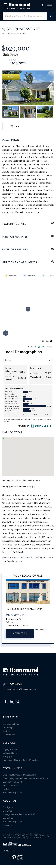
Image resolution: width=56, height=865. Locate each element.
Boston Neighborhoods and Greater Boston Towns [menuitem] (25, 778)
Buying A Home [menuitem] (10, 749)
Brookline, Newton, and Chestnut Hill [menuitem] (19, 774)
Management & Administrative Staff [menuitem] (19, 814)
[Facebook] (5, 701)
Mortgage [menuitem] (7, 756)
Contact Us (20, 633)
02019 (51, 557)
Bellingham (40, 557)
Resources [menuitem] (7, 825)
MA (21, 557)
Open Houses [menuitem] (9, 734)
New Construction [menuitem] (11, 785)
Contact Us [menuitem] (8, 818)
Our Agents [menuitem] (8, 807)
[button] (50, 16)
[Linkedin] (11, 701)
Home (5, 557)
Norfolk (29, 557)
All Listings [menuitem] (8, 727)
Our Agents (39, 630)
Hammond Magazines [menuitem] (12, 792)
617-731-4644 (42, 5)
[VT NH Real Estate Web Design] (28, 857)
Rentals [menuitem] (6, 731)
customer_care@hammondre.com (21, 689)
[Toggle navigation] (49, 6)
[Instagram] (17, 701)
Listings (14, 557)
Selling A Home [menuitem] (10, 753)
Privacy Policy (8, 850)
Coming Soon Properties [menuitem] (13, 781)
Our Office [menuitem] (7, 810)
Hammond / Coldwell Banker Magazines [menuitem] (21, 760)
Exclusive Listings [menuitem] (11, 724)
